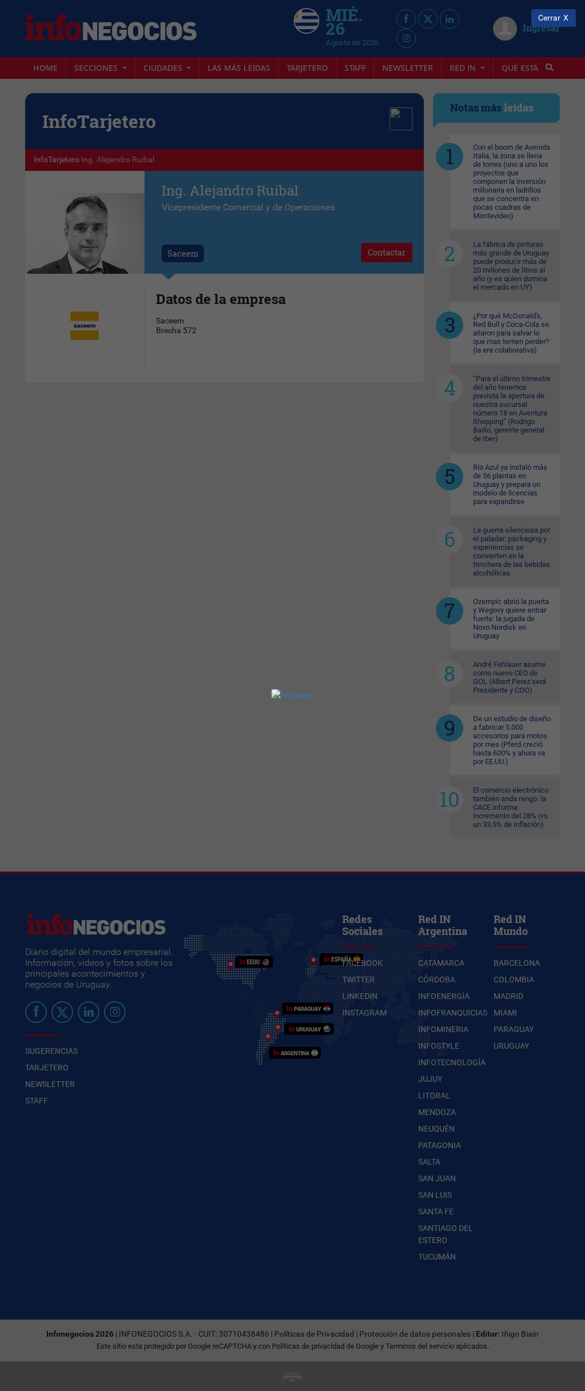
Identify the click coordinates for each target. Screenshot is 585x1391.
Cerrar (549, 18)
